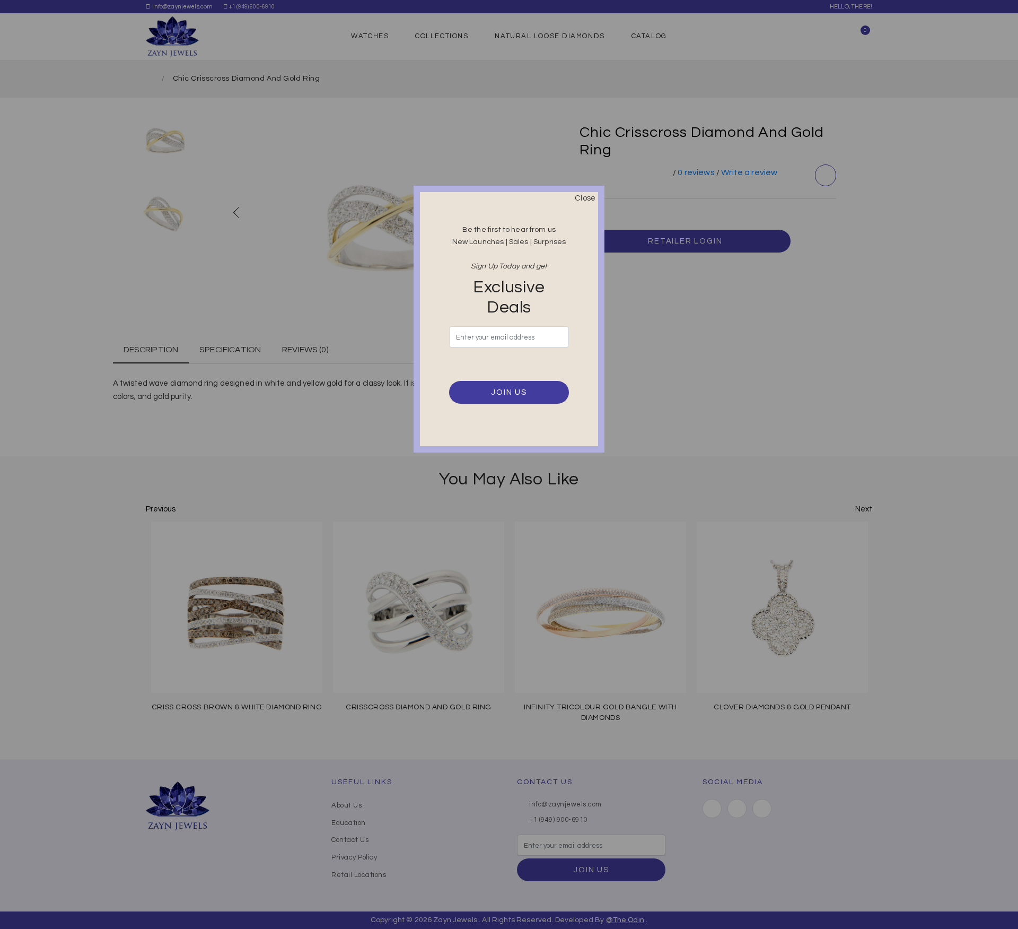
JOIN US (509, 392)
